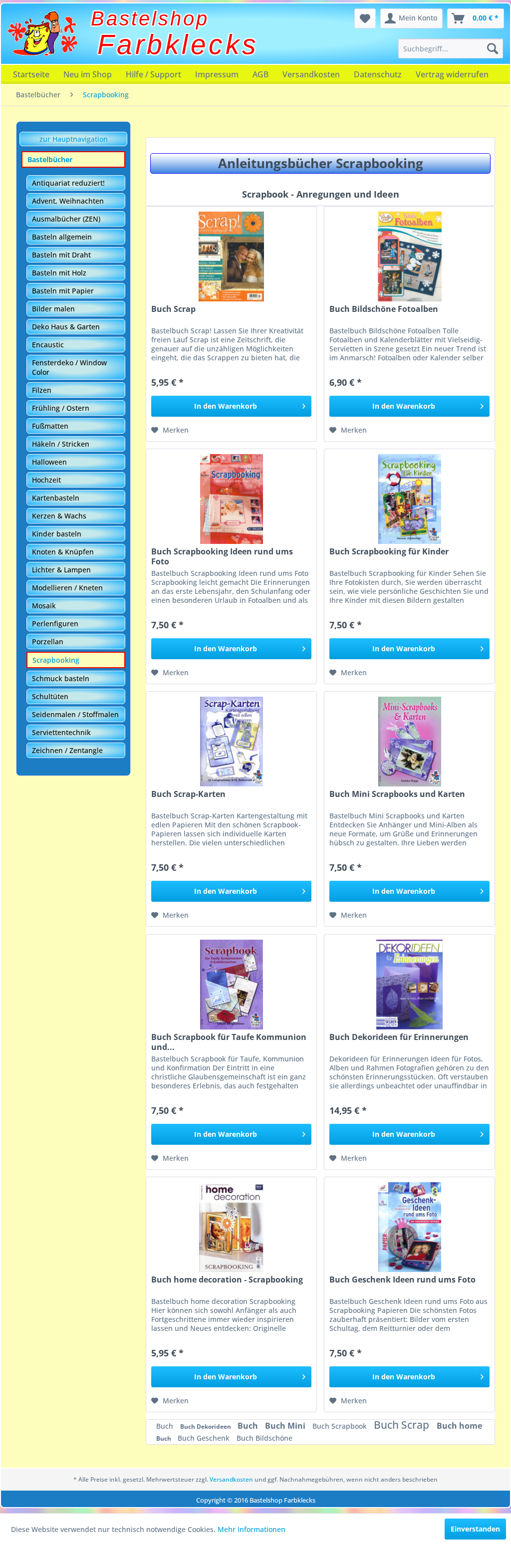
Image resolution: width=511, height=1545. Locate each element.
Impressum (217, 74)
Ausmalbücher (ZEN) (66, 219)
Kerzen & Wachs (59, 515)
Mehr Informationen (251, 1529)
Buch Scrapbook (340, 1426)
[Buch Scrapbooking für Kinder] (409, 499)
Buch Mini (286, 1425)
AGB (260, 74)
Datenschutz (378, 74)
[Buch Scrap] (231, 256)
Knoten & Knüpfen (63, 551)
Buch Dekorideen (206, 1426)
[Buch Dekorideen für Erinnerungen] (409, 985)
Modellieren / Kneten (67, 587)
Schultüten (50, 696)
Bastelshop (150, 18)
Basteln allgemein (62, 237)
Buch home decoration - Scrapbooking (227, 1280)
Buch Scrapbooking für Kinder (389, 551)
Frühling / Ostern (60, 408)
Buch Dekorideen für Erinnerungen (399, 1037)
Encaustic (48, 344)
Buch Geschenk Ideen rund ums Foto (402, 1280)
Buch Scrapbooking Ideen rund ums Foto (222, 556)
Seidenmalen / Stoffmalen (75, 714)
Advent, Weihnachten (68, 201)
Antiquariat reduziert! (68, 183)
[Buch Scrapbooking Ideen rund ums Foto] (231, 499)
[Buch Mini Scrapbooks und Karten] (409, 741)
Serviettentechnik (61, 732)
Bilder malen (53, 308)
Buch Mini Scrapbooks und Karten (397, 794)
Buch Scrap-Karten (188, 794)
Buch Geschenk (205, 1438)
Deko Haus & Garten (66, 326)
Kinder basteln (56, 533)
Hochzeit (46, 480)
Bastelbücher (49, 159)
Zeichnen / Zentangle (67, 750)
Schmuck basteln (60, 678)
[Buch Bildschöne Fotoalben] (409, 256)
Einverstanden (475, 1529)
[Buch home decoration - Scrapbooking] (231, 1227)
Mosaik (44, 605)
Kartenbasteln (55, 498)
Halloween (49, 462)
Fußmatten (50, 426)
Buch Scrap (173, 309)
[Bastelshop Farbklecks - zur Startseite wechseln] (42, 33)
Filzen (41, 390)
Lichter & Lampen (61, 569)
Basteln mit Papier (63, 290)
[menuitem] (450, 48)
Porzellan (47, 641)
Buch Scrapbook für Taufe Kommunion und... (228, 1042)
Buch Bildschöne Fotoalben (383, 309)
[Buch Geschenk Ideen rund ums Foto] (409, 1227)
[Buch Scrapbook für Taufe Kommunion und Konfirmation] (231, 985)
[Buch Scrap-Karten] (231, 741)
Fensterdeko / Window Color (69, 367)
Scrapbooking (55, 660)
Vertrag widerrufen (452, 74)
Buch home (459, 1425)
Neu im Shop (87, 74)
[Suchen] (492, 48)
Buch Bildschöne (264, 1438)
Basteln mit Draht (61, 254)
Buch (165, 1426)
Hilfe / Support (153, 74)
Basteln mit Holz (59, 272)
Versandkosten (311, 74)
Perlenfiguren (55, 623)
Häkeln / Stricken (60, 444)
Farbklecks (178, 44)
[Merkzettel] (365, 18)
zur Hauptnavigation (73, 139)
